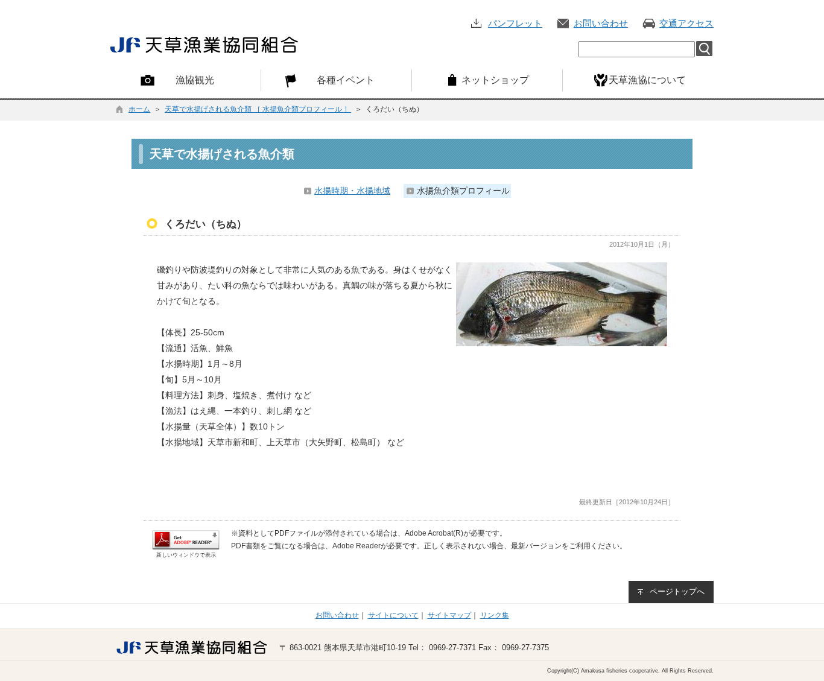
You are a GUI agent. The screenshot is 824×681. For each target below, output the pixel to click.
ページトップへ (677, 591)
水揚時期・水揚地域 (352, 190)
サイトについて (393, 615)
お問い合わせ (601, 23)
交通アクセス (686, 23)
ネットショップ (495, 79)
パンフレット (515, 23)
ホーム (139, 109)
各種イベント (346, 79)
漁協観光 (195, 79)
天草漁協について (647, 79)
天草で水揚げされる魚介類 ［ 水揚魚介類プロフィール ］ (258, 109)
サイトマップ (449, 615)
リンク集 (494, 615)
